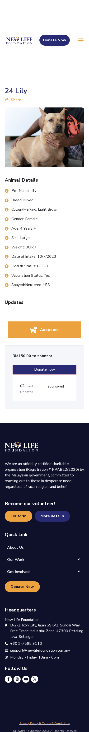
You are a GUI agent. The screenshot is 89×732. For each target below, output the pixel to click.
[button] (80, 40)
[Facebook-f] (8, 679)
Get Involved (18, 571)
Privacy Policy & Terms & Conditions (44, 723)
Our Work (15, 559)
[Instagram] (17, 679)
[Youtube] (25, 679)
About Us (15, 547)
